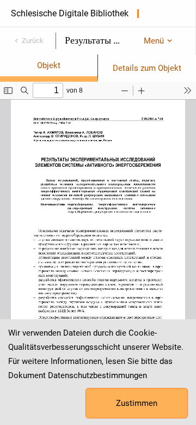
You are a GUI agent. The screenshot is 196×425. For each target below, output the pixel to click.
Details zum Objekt (147, 68)
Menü (154, 41)
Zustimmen (136, 403)
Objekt (48, 65)
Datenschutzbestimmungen (97, 375)
